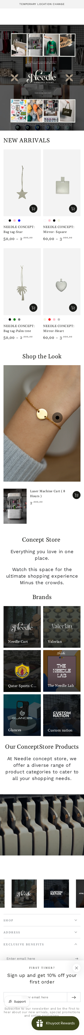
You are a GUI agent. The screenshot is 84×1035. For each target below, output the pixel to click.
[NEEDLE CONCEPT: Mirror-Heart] (61, 281)
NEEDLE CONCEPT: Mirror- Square (58, 229)
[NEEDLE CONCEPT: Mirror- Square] (61, 182)
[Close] (76, 968)
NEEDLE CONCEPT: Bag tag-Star (19, 229)
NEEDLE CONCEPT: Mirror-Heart (58, 328)
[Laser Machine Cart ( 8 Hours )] (15, 506)
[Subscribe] (77, 959)
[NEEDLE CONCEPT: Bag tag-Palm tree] (22, 281)
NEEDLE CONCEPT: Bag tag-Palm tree (19, 328)
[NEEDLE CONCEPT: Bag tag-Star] (22, 182)
